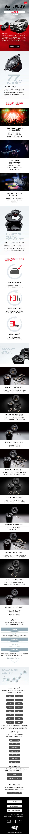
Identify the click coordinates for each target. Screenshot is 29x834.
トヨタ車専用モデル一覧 (14, 806)
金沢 (19, 711)
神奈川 (10, 707)
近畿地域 (14, 755)
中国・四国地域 (14, 758)
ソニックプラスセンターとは (15, 802)
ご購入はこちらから (14, 46)
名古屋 (18, 715)
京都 (19, 718)
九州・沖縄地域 (14, 762)
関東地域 (14, 744)
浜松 (10, 715)
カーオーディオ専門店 (14, 778)
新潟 (19, 707)
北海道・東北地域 (14, 740)
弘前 (19, 696)
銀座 (19, 703)
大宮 (19, 700)
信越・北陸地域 (14, 751)
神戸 (19, 722)
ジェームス (14, 774)
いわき (10, 700)
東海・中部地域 (14, 747)
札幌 (10, 696)
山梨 (10, 711)
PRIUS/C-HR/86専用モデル (14, 810)
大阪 (10, 722)
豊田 (10, 718)
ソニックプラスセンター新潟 (15, 793)
